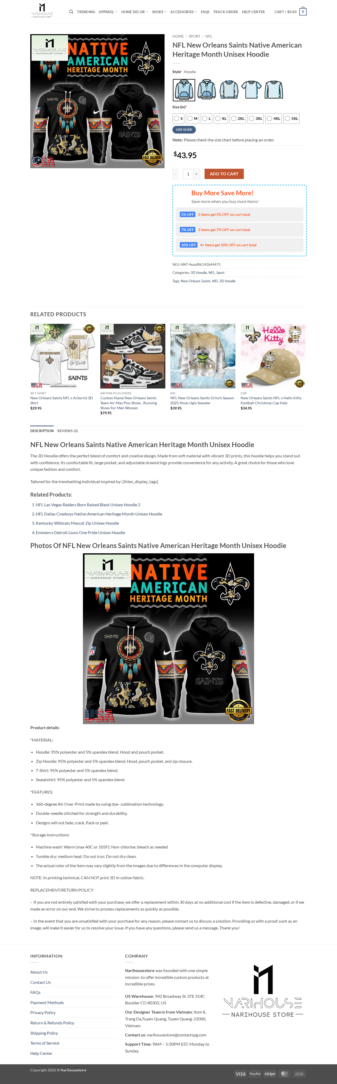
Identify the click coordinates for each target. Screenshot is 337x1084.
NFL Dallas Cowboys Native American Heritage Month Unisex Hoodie (99, 513)
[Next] (305, 374)
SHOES (157, 12)
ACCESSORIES (182, 12)
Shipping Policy (44, 1032)
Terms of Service (44, 1042)
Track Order (225, 12)
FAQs (205, 12)
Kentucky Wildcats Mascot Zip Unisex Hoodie (77, 522)
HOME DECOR (133, 12)
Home (178, 36)
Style (177, 71)
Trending (86, 12)
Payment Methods (47, 1002)
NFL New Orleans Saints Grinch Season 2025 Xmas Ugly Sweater (202, 400)
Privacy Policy (43, 1012)
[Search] (71, 12)
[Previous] (30, 374)
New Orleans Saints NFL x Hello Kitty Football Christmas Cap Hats (271, 400)
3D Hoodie (199, 272)
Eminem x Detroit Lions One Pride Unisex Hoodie (80, 532)
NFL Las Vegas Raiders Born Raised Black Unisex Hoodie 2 (88, 504)
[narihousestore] (45, 12)
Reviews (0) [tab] (67, 431)
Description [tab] (42, 431)
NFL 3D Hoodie (224, 281)
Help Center (253, 12)
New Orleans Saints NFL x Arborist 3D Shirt (61, 400)
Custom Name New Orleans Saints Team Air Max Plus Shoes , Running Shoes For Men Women (128, 403)
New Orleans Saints (196, 281)
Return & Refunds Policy (52, 1022)
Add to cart (224, 173)
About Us (39, 971)
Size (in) (179, 107)
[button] (291, 11)
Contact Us (40, 982)
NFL (208, 36)
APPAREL (106, 12)
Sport (194, 36)
